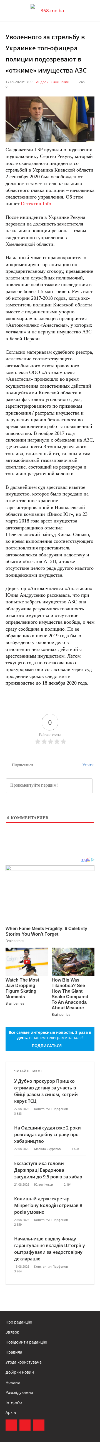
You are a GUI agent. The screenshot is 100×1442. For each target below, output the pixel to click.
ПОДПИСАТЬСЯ (47, 1045)
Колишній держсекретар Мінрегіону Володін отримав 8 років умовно (48, 1205)
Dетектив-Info (36, 203)
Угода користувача (24, 1362)
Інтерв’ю (14, 1402)
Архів (11, 1412)
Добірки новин (20, 1372)
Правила (14, 1352)
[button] (90, 10)
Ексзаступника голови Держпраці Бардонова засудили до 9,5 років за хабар (48, 1170)
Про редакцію (19, 1322)
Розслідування (19, 1392)
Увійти (87, 765)
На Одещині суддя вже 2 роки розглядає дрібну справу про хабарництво (47, 1134)
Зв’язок (12, 1332)
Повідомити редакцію (26, 1342)
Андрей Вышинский (52, 82)
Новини (13, 1382)
